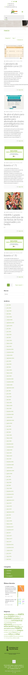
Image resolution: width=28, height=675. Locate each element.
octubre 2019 (9, 497)
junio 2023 (8, 393)
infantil (15, 630)
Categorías (7, 38)
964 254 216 (11, 3)
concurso (9, 620)
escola (17, 626)
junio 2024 (8, 361)
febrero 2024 (9, 373)
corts (5, 622)
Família (5, 630)
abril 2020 (8, 485)
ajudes (16, 614)
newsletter (6, 634)
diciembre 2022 (9, 411)
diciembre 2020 (9, 461)
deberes (14, 622)
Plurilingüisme (6, 636)
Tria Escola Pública (9, 637)
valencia (14, 637)
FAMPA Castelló (9, 61)
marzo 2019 (9, 506)
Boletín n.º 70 (10, 255)
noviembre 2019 (10, 494)
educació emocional (16, 624)
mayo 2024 (8, 364)
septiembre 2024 (10, 358)
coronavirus (16, 620)
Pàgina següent (18, 285)
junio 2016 (8, 553)
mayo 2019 (8, 503)
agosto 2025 (9, 325)
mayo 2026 (8, 310)
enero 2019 (8, 509)
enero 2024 (8, 376)
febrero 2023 (9, 405)
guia (13, 630)
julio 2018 (8, 515)
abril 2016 (8, 559)
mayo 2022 (8, 429)
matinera (14, 632)
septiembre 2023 (10, 387)
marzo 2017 (9, 535)
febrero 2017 (9, 538)
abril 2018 (8, 518)
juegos (20, 630)
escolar (21, 626)
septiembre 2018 (10, 512)
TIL (4, 637)
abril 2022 (8, 432)
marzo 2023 (9, 402)
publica (11, 636)
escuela (7, 628)
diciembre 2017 (9, 526)
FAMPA (18, 628)
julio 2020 (8, 476)
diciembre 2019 (9, 491)
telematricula (20, 636)
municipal (19, 632)
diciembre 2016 (9, 544)
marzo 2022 (9, 435)
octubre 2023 (9, 384)
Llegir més (20, 89)
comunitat (5, 620)
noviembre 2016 (10, 547)
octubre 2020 (9, 467)
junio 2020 (8, 479)
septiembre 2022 (10, 420)
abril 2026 (8, 313)
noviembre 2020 (10, 464)
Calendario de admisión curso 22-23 (13, 66)
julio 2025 (8, 328)
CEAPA (21, 618)
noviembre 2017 (10, 529)
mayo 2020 (8, 482)
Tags (13, 38)
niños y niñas (14, 634)
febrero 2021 (9, 455)
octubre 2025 (9, 319)
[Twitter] (14, 1)
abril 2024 (8, 367)
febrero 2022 (9, 438)
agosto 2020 (9, 473)
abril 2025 (8, 337)
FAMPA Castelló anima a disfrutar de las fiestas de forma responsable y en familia (13, 219)
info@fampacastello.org (11, 6)
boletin (11, 616)
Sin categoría (9, 576)
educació (8, 624)
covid (7, 622)
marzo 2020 (9, 488)
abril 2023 (8, 399)
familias (12, 628)
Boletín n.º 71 (10, 165)
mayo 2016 (8, 556)
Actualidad (8, 570)
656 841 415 (11, 5)
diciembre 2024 (9, 349)
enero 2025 (8, 346)
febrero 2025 (9, 343)
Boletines (8, 573)
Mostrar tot (20, 39)
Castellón (16, 618)
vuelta (18, 637)
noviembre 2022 (10, 414)
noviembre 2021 (10, 447)
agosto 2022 (9, 423)
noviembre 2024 (10, 352)
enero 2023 (8, 408)
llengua (6, 632)
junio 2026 (8, 308)
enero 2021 (8, 458)
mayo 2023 (8, 396)
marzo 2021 (9, 452)
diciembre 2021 (9, 444)
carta (20, 616)
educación (9, 626)
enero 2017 (8, 541)
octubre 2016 (9, 550)
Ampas (6, 616)
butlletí (17, 616)
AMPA (21, 614)
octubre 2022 (9, 417)
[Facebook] (12, 1)
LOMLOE (10, 632)
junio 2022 (8, 426)
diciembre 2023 (9, 378)
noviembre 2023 (10, 381)
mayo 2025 (8, 334)
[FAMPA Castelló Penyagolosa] (14, 11)
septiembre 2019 (10, 500)
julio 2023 (8, 390)
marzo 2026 (9, 316)
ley (4, 632)
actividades (9, 614)
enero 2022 (8, 441)
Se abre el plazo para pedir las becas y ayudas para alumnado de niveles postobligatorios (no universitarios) (14, 120)
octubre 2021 (9, 449)
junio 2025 (8, 331)
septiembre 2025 (10, 322)
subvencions (15, 636)
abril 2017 (8, 532)
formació (10, 630)
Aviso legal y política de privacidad (13, 671)
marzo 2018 (9, 520)
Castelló (8, 618)
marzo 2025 (9, 340)
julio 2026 (8, 305)
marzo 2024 (9, 370)
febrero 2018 (9, 523)
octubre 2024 (9, 355)
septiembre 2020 (10, 470)
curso (10, 622)
